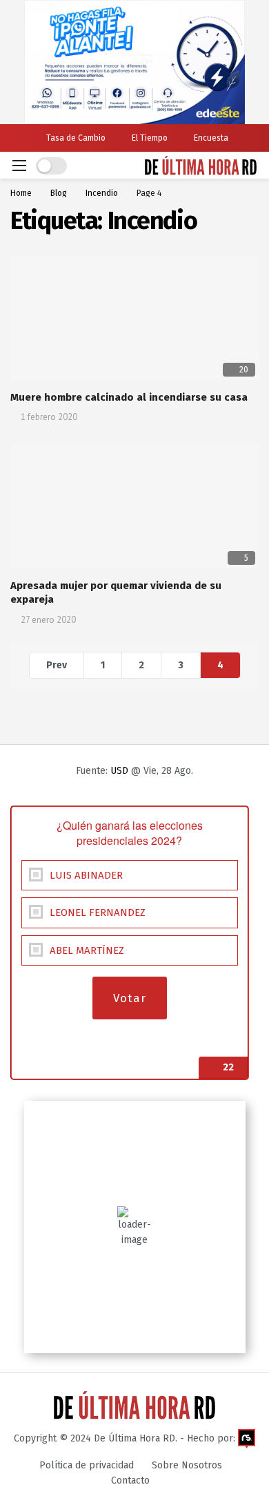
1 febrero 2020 (49, 417)
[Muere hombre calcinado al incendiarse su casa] (134, 318)
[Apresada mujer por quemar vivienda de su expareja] (134, 506)
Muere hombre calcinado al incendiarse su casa (129, 397)
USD (119, 771)
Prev (56, 665)
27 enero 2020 (48, 620)
